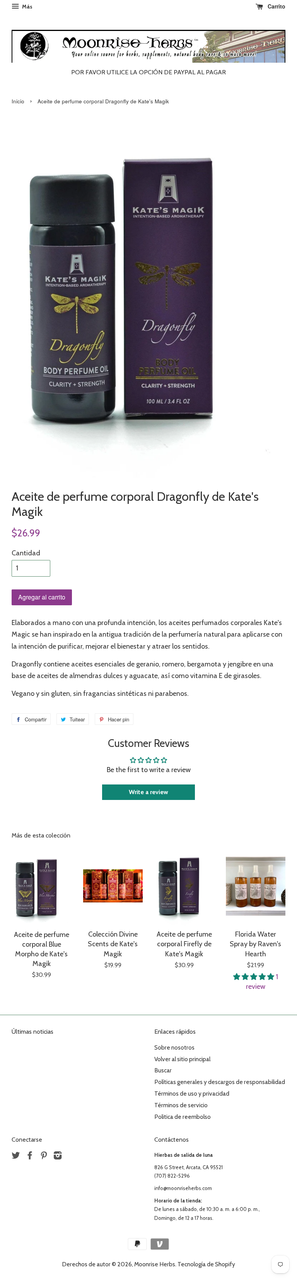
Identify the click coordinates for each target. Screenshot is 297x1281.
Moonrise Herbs (154, 1264)
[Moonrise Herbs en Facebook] (30, 1156)
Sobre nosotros (174, 1047)
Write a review (148, 792)
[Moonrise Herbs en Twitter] (16, 1156)
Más (26, 6)
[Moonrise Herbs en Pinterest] (43, 1156)
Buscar (163, 1070)
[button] (254, 977)
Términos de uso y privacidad (191, 1093)
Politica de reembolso (182, 1116)
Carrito (275, 6)
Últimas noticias (32, 1031)
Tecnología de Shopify (206, 1264)
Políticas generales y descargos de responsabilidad (219, 1082)
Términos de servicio (181, 1105)
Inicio (18, 101)
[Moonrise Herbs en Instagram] (57, 1156)
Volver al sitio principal (182, 1059)
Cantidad (26, 553)
